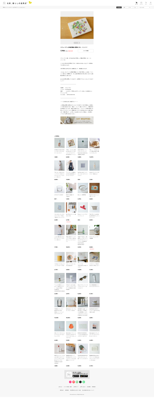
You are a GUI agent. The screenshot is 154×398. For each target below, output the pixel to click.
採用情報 (67, 390)
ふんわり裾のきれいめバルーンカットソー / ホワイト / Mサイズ (59, 238)
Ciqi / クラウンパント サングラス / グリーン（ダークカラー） (83, 286)
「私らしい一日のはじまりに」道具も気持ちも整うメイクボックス (94, 151)
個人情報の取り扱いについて (88, 390)
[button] (62, 28)
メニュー (150, 4)
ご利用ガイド (76, 386)
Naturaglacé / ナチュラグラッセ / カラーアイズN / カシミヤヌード (94, 334)
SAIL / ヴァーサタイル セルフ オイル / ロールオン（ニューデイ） (59, 334)
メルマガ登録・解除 (68, 386)
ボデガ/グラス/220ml (58, 194)
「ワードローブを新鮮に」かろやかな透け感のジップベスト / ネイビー (71, 174)
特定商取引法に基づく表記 (75, 390)
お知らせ (60, 386)
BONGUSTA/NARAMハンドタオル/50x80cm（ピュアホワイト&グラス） (83, 334)
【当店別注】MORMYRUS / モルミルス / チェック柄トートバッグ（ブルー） (83, 357)
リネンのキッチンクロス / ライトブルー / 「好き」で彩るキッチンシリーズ (59, 216)
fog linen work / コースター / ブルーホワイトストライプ (83, 174)
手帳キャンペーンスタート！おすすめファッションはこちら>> (14, 7)
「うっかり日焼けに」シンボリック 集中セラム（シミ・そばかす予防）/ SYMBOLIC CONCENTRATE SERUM (59, 288)
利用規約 (94, 386)
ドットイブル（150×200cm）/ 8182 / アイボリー (83, 265)
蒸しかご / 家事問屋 (82, 194)
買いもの (136, 4)
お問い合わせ (82, 386)
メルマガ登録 (85, 50)
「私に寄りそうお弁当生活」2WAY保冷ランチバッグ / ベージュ (94, 216)
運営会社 (62, 390)
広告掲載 (88, 386)
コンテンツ (141, 4)
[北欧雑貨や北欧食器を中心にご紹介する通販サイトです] (17, 3)
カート (146, 4)
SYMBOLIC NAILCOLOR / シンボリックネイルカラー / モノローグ (59, 151)
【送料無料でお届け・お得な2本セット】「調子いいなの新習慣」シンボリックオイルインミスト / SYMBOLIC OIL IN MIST (83, 312)
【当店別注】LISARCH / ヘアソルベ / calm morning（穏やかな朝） (94, 310)
